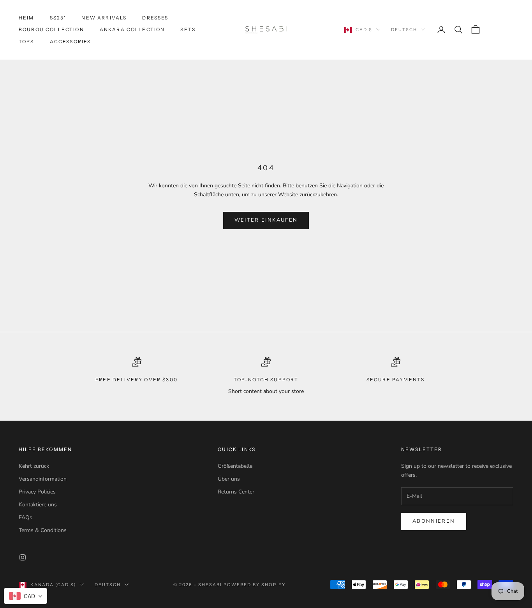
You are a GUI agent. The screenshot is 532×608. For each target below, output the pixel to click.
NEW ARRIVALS (104, 18)
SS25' (58, 18)
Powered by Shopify (254, 584)
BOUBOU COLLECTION (51, 29)
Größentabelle (235, 466)
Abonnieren (433, 521)
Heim (26, 18)
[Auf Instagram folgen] (22, 557)
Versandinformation (43, 479)
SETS (188, 29)
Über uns (229, 479)
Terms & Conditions (43, 530)
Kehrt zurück (34, 466)
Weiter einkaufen (266, 220)
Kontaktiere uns (38, 504)
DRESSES (155, 18)
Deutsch (404, 29)
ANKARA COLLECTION (132, 29)
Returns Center (236, 491)
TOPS (26, 41)
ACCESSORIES (70, 41)
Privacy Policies (37, 491)
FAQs (25, 517)
